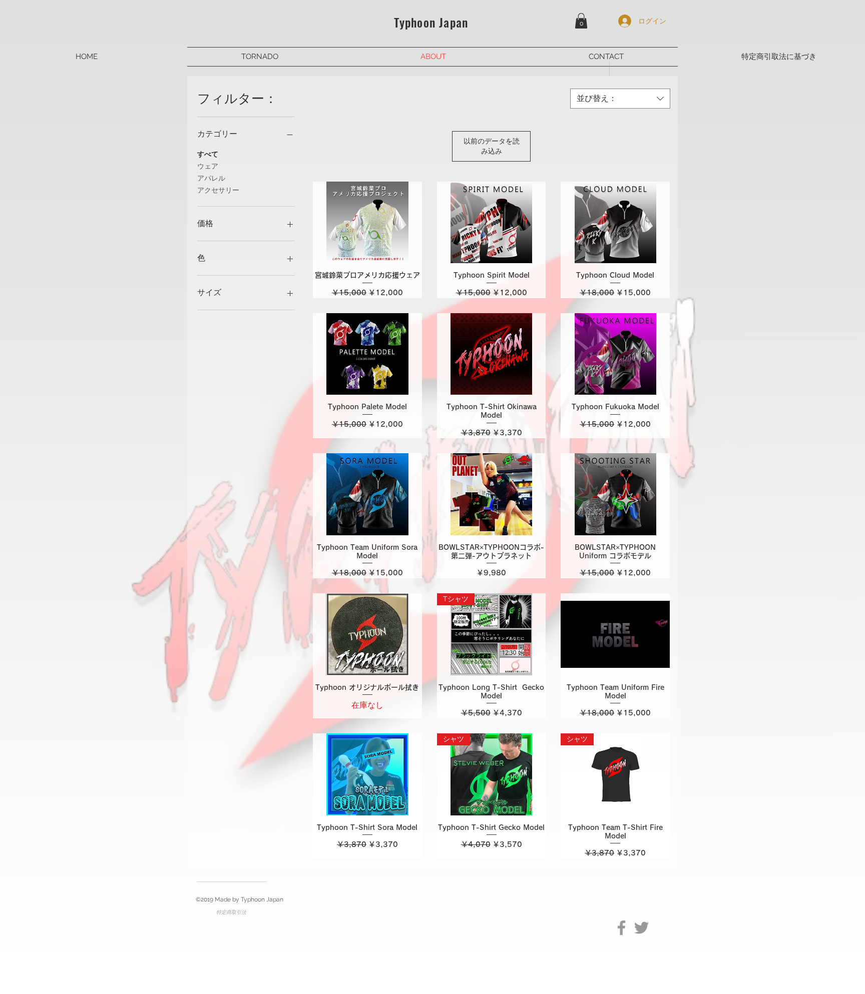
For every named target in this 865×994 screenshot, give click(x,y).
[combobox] (620, 99)
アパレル (211, 178)
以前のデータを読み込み (492, 146)
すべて (207, 154)
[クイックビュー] (367, 222)
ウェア (207, 166)
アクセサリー (218, 190)
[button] (581, 21)
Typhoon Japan (431, 22)
